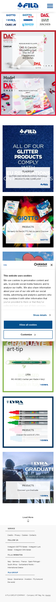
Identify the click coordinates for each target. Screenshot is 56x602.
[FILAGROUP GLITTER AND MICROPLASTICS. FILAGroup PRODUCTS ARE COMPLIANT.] (28, 158)
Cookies (25, 535)
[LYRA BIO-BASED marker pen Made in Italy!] (28, 357)
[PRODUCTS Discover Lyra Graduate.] (28, 477)
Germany (16, 562)
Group (10, 579)
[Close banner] (51, 265)
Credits (10, 535)
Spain (30, 562)
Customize (26, 334)
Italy (9, 562)
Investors (28, 579)
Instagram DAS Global (22, 550)
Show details (40, 315)
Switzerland (23, 565)
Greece (20, 568)
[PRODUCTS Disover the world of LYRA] (28, 421)
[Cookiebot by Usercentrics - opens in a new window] (35, 265)
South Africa (12, 565)
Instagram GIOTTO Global (17, 547)
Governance (18, 579)
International (12, 568)
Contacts (32, 535)
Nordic (31, 565)
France (24, 562)
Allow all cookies (28, 324)
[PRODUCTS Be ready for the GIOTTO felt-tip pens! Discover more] (28, 221)
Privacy (17, 535)
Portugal (36, 562)
